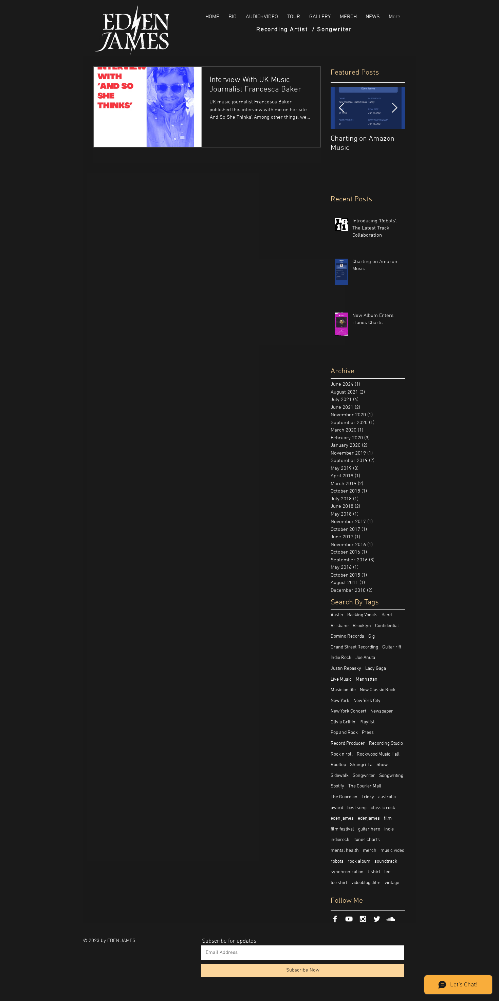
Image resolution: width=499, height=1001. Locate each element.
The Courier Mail (364, 786)
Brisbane (340, 626)
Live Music (341, 679)
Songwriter (364, 776)
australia (387, 797)
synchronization (347, 872)
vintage (392, 883)
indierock (340, 840)
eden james (342, 818)
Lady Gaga (375, 669)
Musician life (343, 690)
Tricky (368, 797)
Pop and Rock (344, 733)
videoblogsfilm (366, 883)
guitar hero (369, 829)
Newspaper (381, 711)
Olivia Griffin (343, 722)
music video (392, 851)
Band (387, 615)
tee (387, 872)
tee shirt (339, 883)
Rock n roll (342, 754)
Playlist (366, 722)
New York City (367, 701)
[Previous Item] (341, 108)
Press (368, 733)
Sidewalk (340, 776)
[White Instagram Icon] (362, 919)
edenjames (369, 818)
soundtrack (385, 861)
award (337, 808)
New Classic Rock (377, 690)
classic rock (383, 808)
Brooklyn (362, 626)
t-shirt (374, 872)
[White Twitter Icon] (376, 919)
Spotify (337, 786)
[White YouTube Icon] (349, 919)
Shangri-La (361, 765)
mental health (345, 851)
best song (357, 808)
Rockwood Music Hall (378, 754)
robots (337, 861)
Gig (371, 636)
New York (340, 701)
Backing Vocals (362, 615)
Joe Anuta (365, 658)
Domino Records (347, 636)
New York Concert (348, 711)
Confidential (387, 626)
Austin (337, 615)
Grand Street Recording (354, 647)
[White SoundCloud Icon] (390, 919)
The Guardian (344, 797)
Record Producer (348, 743)
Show (382, 765)
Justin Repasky (346, 669)
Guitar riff (391, 647)
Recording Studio (386, 743)
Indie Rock (341, 658)
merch (369, 851)
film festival (342, 829)
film (388, 818)
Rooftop (338, 765)
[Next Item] (394, 108)
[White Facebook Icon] (335, 919)
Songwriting (391, 776)
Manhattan (366, 679)
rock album (359, 861)
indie (389, 829)
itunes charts (366, 840)
